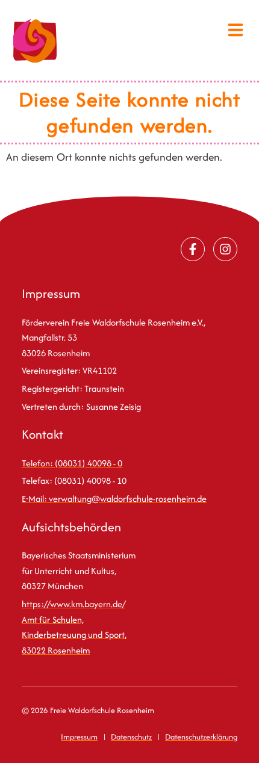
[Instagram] (225, 249)
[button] (235, 29)
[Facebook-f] (193, 249)
